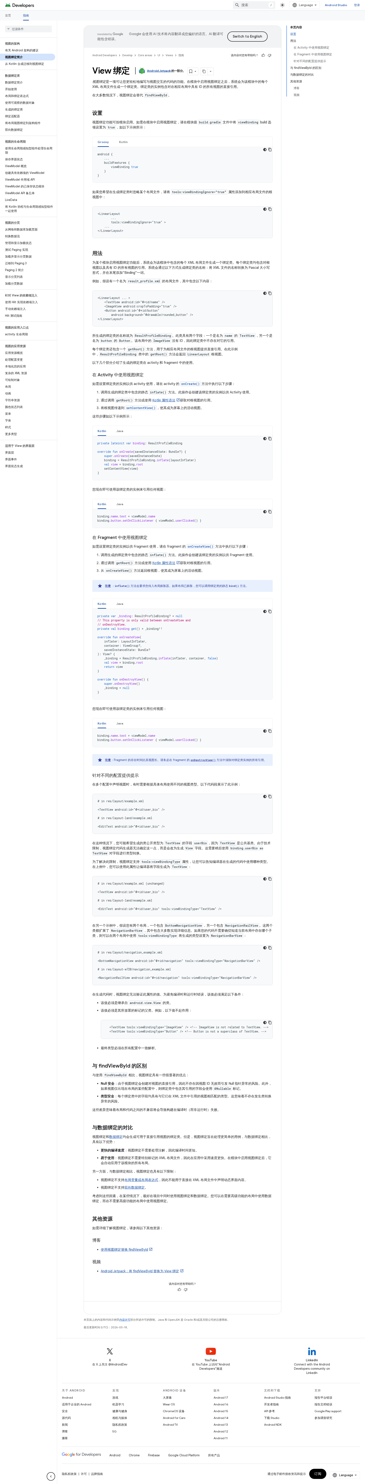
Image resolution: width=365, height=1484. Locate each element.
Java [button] (119, 431)
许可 (84, 1474)
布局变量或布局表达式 (141, 1180)
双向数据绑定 (134, 1187)
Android (67, 1397)
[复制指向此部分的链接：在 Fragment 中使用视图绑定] (151, 537)
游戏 (115, 1397)
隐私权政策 (119, 1425)
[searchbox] (28, 29)
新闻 (65, 1425)
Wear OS (169, 1404)
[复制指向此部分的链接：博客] (105, 1240)
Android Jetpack (159, 71)
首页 (8, 15)
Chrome (134, 1455)
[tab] (103, 142)
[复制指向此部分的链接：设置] (106, 113)
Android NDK (273, 1425)
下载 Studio (271, 1418)
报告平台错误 (323, 1397)
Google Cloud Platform (184, 1455)
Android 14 (221, 1418)
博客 (65, 1431)
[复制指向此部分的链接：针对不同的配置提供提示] (143, 775)
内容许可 (124, 1320)
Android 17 (221, 1397)
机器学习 (118, 1404)
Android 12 (221, 1431)
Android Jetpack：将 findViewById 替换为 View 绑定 (140, 1271)
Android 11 (221, 1438)
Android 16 (221, 1404)
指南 (26, 15)
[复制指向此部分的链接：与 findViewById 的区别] (151, 1066)
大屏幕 (167, 1397)
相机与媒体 (119, 1418)
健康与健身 (119, 1411)
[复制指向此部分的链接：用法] (106, 253)
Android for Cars (174, 1418)
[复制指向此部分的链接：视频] (105, 1262)
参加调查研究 (323, 1418)
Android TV (170, 1425)
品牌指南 (97, 1474)
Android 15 (221, 1411)
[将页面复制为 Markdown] (204, 71)
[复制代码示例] (269, 149)
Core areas (145, 55)
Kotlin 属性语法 (163, 400)
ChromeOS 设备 (174, 1411)
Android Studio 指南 (277, 1397)
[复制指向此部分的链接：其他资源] (117, 1219)
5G (114, 1431)
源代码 (66, 1418)
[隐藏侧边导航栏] (51, 1476)
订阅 (317, 1474)
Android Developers (104, 55)
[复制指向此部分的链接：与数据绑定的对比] (137, 1128)
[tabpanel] (182, 165)
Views (169, 55)
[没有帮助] (269, 55)
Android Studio (336, 5)
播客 (65, 1438)
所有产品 (214, 1455)
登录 (357, 5)
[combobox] (254, 5)
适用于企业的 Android (76, 1404)
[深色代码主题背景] (264, 149)
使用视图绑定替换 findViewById (124, 1250)
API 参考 (269, 1411)
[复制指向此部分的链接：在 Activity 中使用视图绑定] (148, 375)
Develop (127, 55)
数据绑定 (116, 1137)
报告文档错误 (323, 1404)
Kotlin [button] (123, 142)
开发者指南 (271, 1404)
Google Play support (328, 1411)
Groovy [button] (103, 142)
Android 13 (221, 1425)
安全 (65, 1411)
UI (159, 55)
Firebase (154, 1455)
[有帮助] (263, 55)
